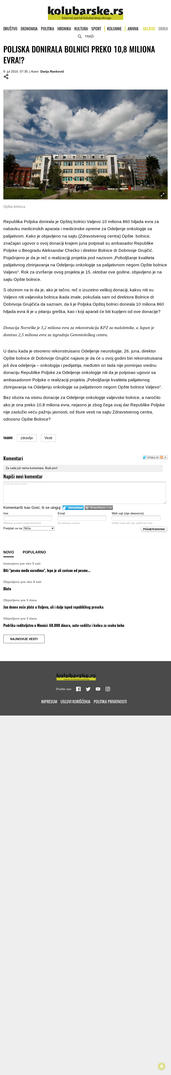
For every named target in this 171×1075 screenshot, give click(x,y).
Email (61, 513)
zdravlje (26, 438)
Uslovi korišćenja (75, 701)
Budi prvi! (51, 468)
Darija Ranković (52, 71)
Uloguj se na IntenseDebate (73, 507)
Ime (5, 513)
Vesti (48, 438)
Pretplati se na (13, 528)
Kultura (81, 28)
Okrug (164, 28)
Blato (7, 589)
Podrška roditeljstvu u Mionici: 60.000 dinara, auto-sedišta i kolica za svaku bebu (63, 625)
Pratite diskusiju (164, 457)
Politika (47, 28)
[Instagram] (107, 689)
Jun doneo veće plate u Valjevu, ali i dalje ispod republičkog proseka (53, 607)
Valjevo (149, 28)
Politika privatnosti (110, 701)
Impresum (49, 701)
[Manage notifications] (161, 1066)
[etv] (85, 676)
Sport (96, 28)
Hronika (64, 28)
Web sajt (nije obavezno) (128, 513)
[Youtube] (98, 689)
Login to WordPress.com (99, 507)
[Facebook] (78, 689)
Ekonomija (29, 28)
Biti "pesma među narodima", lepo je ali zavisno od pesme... (46, 570)
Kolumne (114, 28)
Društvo (10, 28)
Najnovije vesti (24, 639)
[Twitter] (88, 689)
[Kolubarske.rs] (85, 10)
